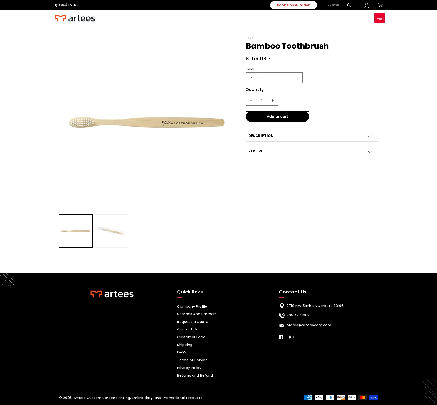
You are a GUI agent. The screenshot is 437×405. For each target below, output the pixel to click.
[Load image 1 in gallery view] (75, 231)
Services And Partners (197, 313)
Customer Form (191, 337)
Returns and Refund (195, 375)
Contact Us (187, 329)
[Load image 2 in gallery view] (111, 231)
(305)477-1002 (69, 5)
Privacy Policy (189, 367)
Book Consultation (293, 5)
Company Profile (192, 306)
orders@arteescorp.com (309, 325)
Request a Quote (192, 321)
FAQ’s (182, 352)
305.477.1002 (298, 315)
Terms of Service (192, 360)
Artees (80, 397)
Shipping (185, 344)
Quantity (255, 89)
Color (250, 69)
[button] (349, 5)
